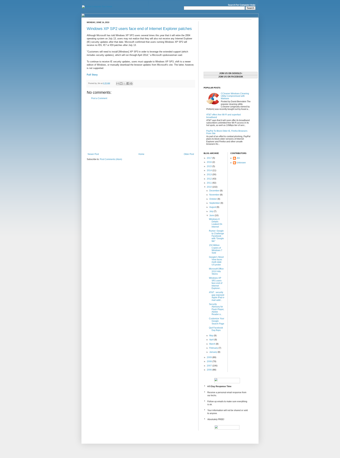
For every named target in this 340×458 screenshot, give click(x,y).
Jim (238, 158)
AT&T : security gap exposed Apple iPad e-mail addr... (217, 296)
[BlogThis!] (121, 83)
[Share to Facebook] (128, 83)
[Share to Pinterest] (131, 83)
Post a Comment (99, 98)
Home (141, 154)
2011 (209, 183)
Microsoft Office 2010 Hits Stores (216, 271)
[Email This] (118, 83)
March (212, 344)
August (213, 207)
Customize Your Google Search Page (216, 321)
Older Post (189, 154)
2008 (209, 361)
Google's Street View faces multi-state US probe (216, 261)
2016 (209, 162)
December (214, 190)
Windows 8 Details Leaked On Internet (215, 223)
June (212, 215)
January (213, 352)
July (211, 211)
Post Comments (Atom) (111, 159)
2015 (209, 166)
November (214, 194)
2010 (209, 187)
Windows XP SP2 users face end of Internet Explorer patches (139, 28)
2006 (209, 370)
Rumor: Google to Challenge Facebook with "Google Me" (216, 236)
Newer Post (93, 154)
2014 (209, 170)
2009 (209, 357)
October (213, 199)
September (214, 203)
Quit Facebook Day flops (216, 329)
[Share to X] (124, 83)
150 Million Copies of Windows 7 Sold (215, 249)
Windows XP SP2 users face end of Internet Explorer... (215, 283)
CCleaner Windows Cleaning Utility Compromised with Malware (235, 96)
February (214, 348)
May (211, 335)
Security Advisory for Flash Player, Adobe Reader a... (216, 309)
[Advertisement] (140, 126)
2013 (209, 174)
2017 (209, 158)
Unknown (241, 162)
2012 (209, 179)
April (211, 339)
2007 (209, 365)
